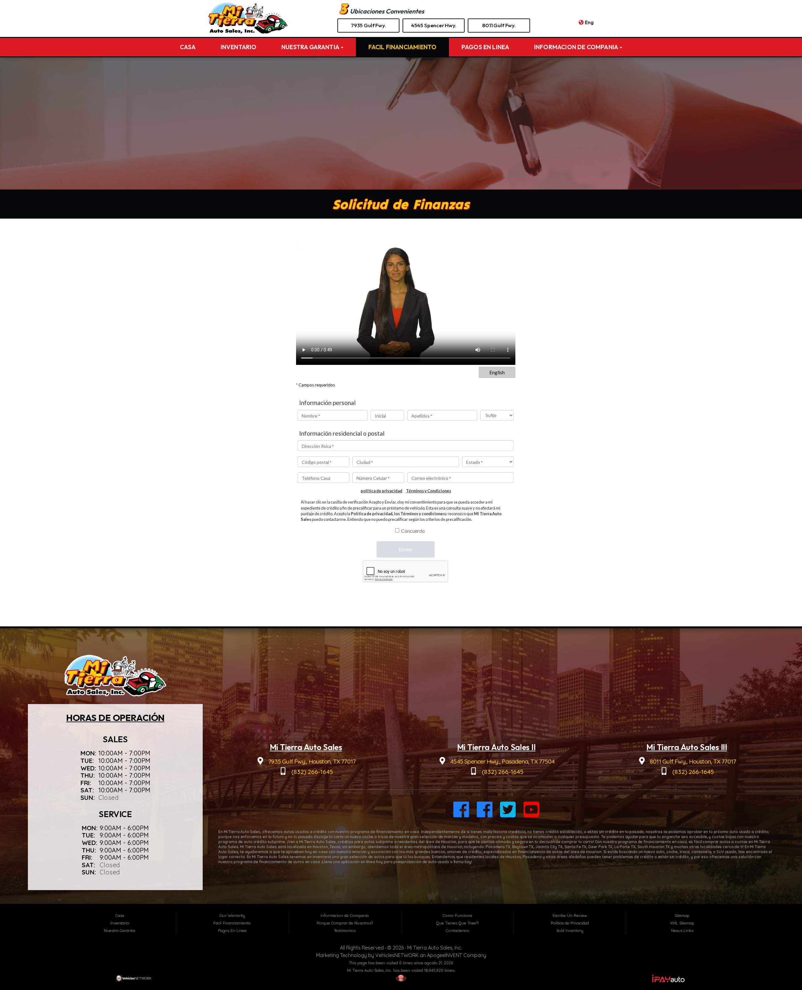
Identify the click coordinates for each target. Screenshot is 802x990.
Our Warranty (232, 915)
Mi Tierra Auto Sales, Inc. (434, 948)
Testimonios (345, 930)
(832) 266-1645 (311, 772)
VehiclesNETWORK (397, 955)
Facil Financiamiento (402, 47)
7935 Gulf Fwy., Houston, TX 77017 (311, 761)
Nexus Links (682, 930)
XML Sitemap (682, 922)
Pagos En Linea (485, 47)
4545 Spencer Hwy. (433, 25)
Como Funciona (457, 915)
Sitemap (682, 915)
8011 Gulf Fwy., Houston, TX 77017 (692, 761)
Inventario (239, 47)
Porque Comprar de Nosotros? (345, 922)
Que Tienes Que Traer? (457, 922)
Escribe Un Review (570, 915)
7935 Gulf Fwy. (368, 25)
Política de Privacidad (570, 922)
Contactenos (457, 930)
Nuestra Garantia (310, 47)
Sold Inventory (569, 930)
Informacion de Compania (576, 47)
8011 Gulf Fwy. (498, 25)
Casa (188, 47)
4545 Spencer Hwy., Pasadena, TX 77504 (502, 761)
